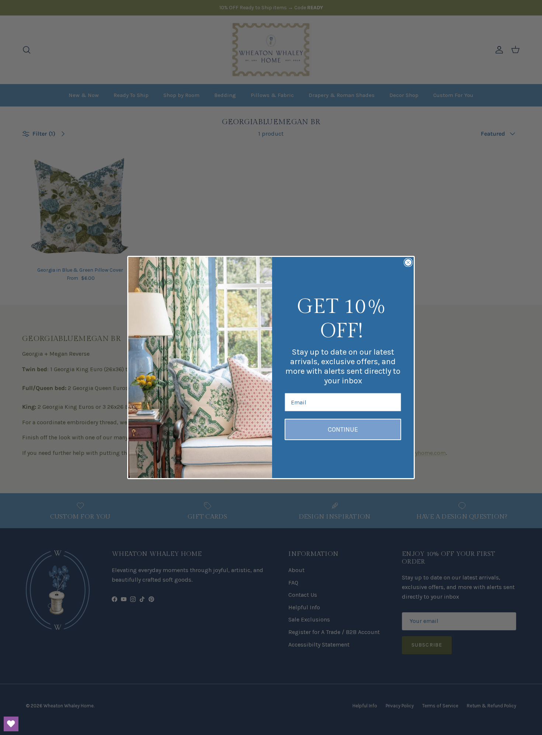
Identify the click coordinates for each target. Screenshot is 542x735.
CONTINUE (343, 429)
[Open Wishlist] (11, 724)
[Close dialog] (408, 262)
